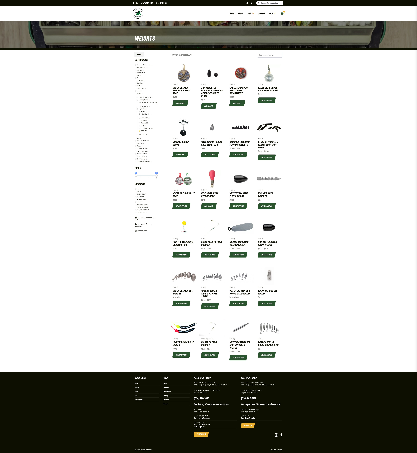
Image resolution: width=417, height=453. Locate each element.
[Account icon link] (247, 3)
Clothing (166, 400)
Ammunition (167, 391)
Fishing (166, 395)
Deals (165, 383)
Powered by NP (276, 450)
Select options (266, 100)
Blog (136, 395)
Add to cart (180, 103)
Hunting (166, 404)
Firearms (166, 387)
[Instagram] (137, 3)
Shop (136, 391)
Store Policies (139, 400)
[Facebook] (133, 3)
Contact (137, 387)
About (136, 383)
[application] (252, 13)
